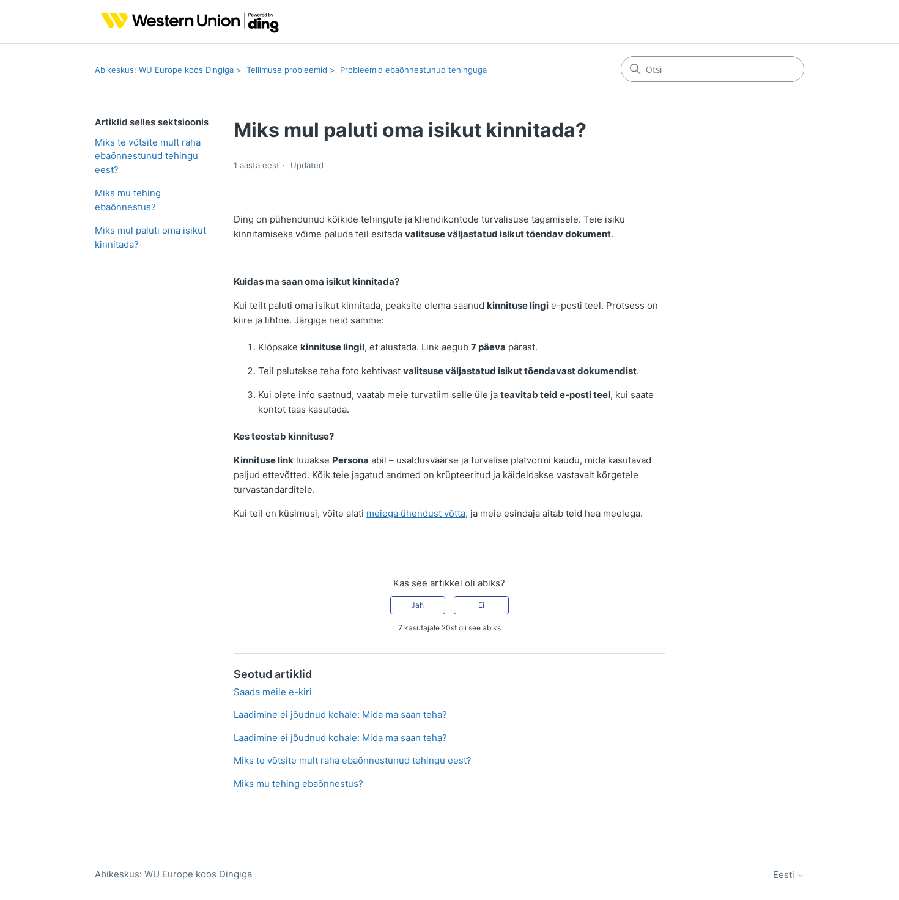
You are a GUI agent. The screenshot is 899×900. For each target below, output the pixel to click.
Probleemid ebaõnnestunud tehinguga (413, 70)
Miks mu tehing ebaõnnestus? (128, 200)
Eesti (785, 874)
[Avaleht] (187, 21)
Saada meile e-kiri (273, 692)
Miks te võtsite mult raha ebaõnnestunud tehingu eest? (148, 155)
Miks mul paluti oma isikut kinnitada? (150, 237)
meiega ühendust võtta (415, 513)
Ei (481, 605)
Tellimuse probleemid (286, 70)
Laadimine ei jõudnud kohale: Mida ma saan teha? (340, 714)
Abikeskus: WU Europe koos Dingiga (164, 70)
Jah (417, 605)
